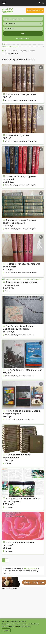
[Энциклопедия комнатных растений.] (23, 526)
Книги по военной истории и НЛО (24, 370)
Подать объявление (35, 10)
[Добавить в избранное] (4, 94)
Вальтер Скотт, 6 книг (17, 135)
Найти (23, 33)
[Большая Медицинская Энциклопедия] (23, 439)
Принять (6, 630)
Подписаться (31, 568)
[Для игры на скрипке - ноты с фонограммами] (23, 279)
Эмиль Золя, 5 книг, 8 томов (21, 94)
